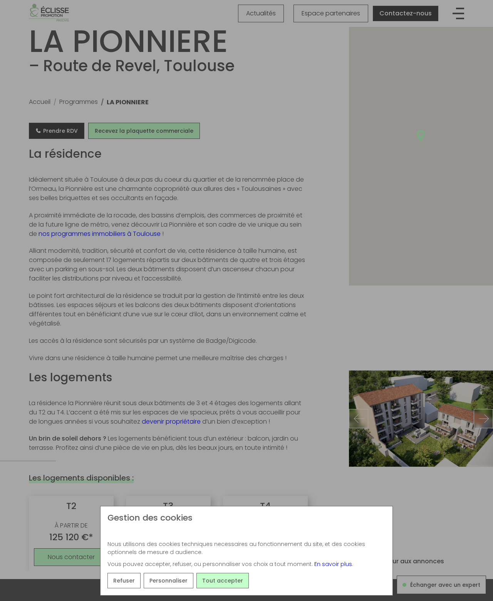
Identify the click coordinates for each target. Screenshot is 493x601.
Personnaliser (168, 580)
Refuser (124, 580)
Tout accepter (222, 580)
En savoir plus (333, 564)
